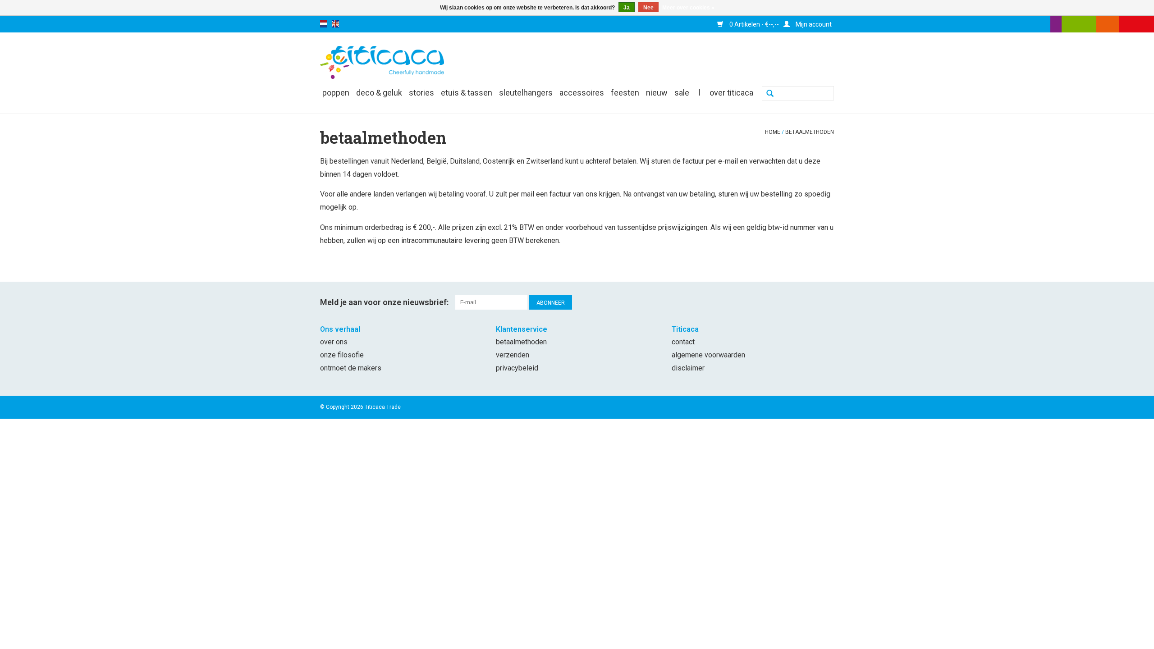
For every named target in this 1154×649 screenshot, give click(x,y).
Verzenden (512, 355)
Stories (421, 92)
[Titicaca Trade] (382, 62)
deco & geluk (379, 92)
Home (772, 132)
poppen (335, 92)
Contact (683, 342)
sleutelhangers (526, 92)
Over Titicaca (731, 92)
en (335, 23)
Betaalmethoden (809, 132)
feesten (625, 92)
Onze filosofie (342, 355)
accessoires (581, 92)
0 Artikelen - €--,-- (753, 24)
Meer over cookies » (688, 8)
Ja (626, 8)
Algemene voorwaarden (708, 355)
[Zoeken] (770, 94)
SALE (681, 92)
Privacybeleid (517, 368)
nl (323, 23)
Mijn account (813, 24)
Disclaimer (688, 368)
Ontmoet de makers (350, 368)
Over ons (334, 342)
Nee (648, 8)
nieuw (657, 92)
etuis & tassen (466, 92)
